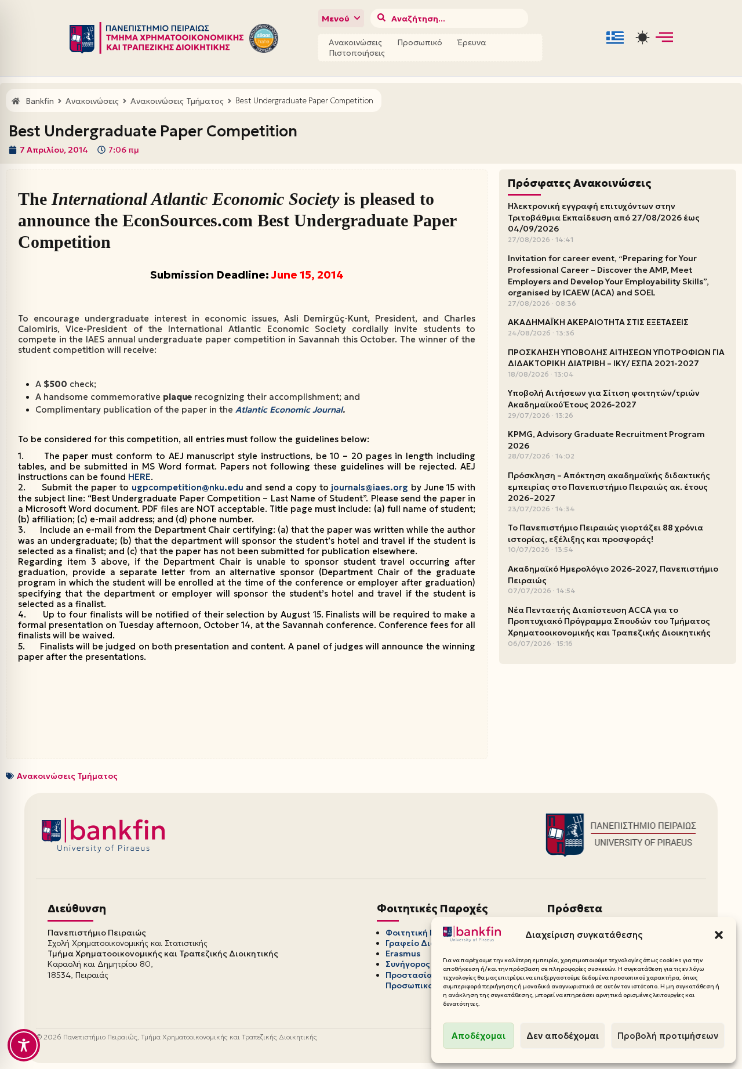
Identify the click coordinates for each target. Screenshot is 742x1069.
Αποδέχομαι (478, 1035)
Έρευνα (471, 42)
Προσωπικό (419, 42)
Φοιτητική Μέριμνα (425, 932)
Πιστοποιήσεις (357, 53)
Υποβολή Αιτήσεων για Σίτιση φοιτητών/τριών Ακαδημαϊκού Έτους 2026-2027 (604, 399)
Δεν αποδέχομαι (562, 1035)
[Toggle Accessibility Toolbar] (24, 1045)
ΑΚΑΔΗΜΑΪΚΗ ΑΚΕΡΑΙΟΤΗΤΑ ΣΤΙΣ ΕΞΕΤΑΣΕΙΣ (598, 322)
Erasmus (402, 953)
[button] (719, 935)
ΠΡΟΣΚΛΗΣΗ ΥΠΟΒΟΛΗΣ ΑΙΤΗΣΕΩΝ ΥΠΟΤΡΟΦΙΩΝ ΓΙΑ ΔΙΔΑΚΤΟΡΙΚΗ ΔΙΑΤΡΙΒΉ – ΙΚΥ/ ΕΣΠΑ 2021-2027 (616, 358)
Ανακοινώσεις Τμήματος (67, 776)
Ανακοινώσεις (355, 42)
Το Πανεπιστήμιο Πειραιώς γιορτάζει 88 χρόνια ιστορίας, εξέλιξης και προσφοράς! (605, 533)
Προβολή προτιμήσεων (667, 1035)
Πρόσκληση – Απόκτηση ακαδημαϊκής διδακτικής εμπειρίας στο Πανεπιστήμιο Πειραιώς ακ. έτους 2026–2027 (609, 486)
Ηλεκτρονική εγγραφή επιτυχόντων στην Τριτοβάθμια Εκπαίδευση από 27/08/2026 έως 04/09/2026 (604, 217)
